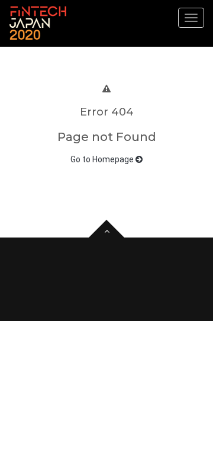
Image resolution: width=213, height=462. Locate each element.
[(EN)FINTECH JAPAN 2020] (38, 23)
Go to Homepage (102, 159)
